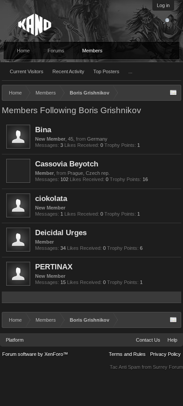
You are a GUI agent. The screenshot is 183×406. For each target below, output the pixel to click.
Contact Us (148, 340)
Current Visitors (27, 71)
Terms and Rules (127, 354)
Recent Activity (68, 71)
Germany (97, 139)
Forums (56, 50)
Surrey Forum (168, 367)
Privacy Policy (165, 354)
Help (172, 340)
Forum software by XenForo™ (35, 354)
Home (23, 50)
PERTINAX (53, 266)
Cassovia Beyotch (66, 163)
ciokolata (51, 198)
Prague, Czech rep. (89, 173)
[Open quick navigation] (173, 92)
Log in (163, 5)
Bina (43, 129)
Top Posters (106, 71)
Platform (15, 340)
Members (92, 50)
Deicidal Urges (61, 232)
